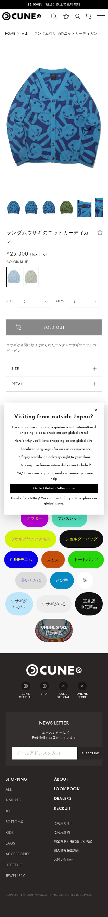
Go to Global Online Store (53, 488)
